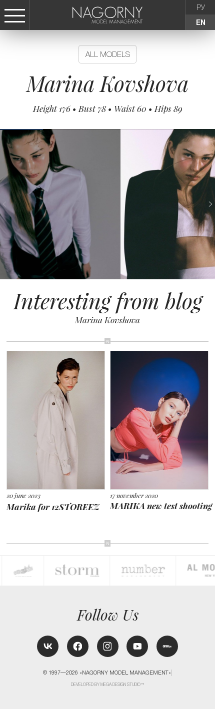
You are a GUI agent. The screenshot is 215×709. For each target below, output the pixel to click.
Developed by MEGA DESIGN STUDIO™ (108, 684)
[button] (210, 204)
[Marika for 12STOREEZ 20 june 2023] (58, 356)
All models (108, 54)
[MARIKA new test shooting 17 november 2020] (162, 355)
